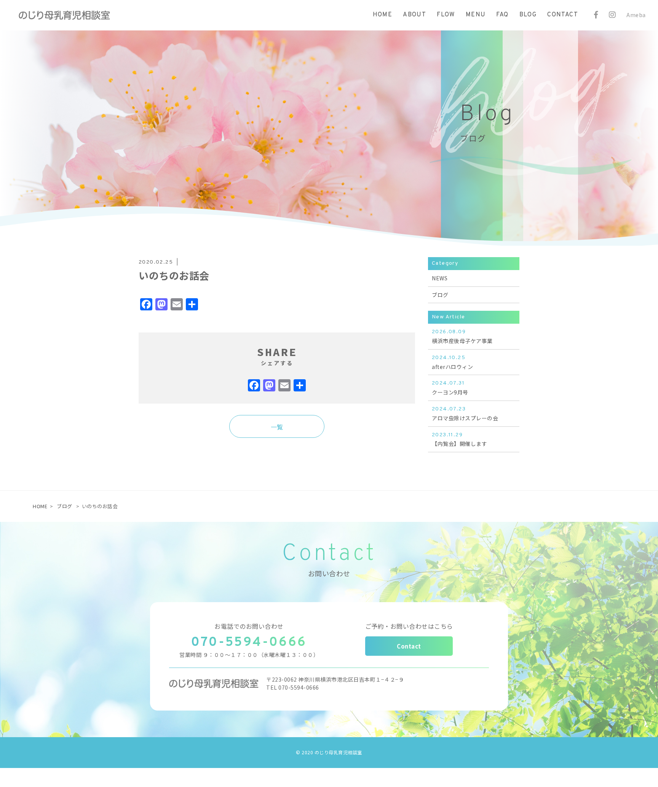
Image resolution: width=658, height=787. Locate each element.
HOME (383, 15)
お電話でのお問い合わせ (249, 626)
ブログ (440, 295)
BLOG (528, 15)
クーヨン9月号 (450, 388)
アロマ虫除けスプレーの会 (465, 414)
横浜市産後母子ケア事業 (462, 337)
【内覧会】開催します (459, 440)
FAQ (502, 15)
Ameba (636, 15)
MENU (476, 15)
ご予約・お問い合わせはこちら (409, 626)
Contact (409, 646)
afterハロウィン (452, 362)
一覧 (277, 426)
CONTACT (562, 15)
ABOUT (414, 15)
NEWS (439, 278)
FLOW (446, 15)
